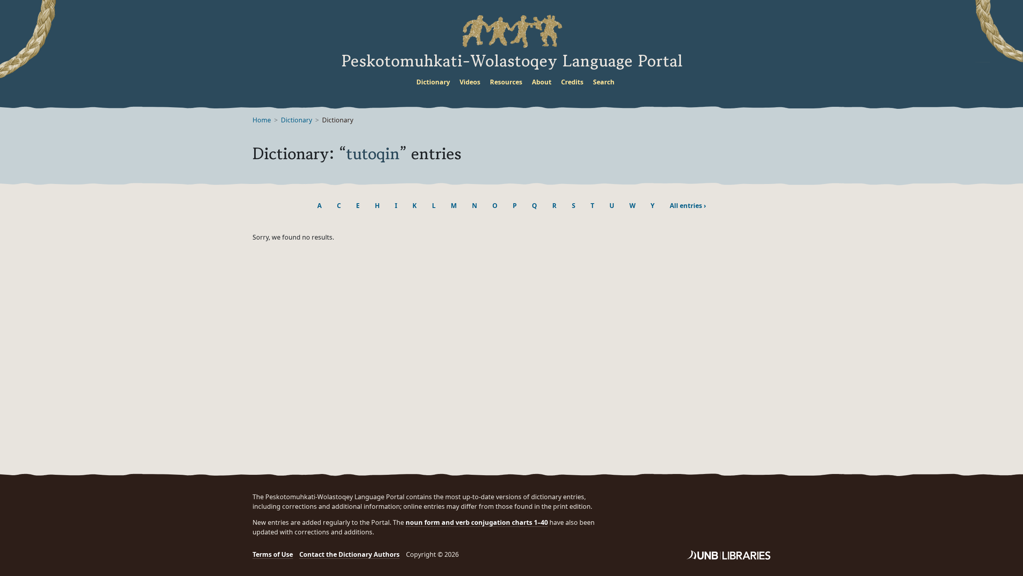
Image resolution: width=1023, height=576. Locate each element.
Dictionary (433, 82)
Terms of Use (273, 554)
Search (604, 82)
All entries (688, 205)
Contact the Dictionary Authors (349, 554)
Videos (470, 82)
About (541, 82)
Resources (506, 82)
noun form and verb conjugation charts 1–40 (477, 522)
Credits (572, 82)
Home (262, 120)
